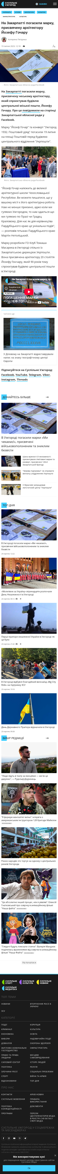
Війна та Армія (38, 1076)
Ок (29, 1168)
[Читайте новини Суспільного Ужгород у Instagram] (9, 1138)
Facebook (7, 375)
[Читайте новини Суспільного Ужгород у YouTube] (14, 1138)
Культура (23, 16)
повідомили (31, 110)
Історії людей (38, 1062)
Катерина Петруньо (17, 39)
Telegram (35, 375)
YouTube (21, 375)
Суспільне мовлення (13, 1099)
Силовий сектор (10, 1062)
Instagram (8, 379)
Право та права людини (9, 1056)
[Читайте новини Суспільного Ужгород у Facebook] (3, 1138)
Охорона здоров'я (40, 1043)
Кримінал (6, 1029)
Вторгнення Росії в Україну (40, 1005)
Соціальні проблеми (41, 1071)
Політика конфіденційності (11, 1107)
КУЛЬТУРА (41, 12)
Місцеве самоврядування (40, 1056)
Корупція (35, 1024)
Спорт (4, 1076)
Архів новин (37, 1094)
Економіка (7, 1034)
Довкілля (6, 1043)
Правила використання (38, 1100)
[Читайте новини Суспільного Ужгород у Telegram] (25, 1138)
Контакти (6, 1094)
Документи (36, 1106)
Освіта (33, 1034)
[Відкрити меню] (55, 3)
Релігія (33, 1067)
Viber (46, 375)
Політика (6, 1067)
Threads (22, 379)
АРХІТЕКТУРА (29, 12)
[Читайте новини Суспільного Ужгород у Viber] (20, 1138)
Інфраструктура (9, 16)
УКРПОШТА (7, 12)
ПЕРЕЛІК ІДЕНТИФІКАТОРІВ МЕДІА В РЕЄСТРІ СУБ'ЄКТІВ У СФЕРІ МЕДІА (42, 1117)
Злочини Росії (9, 1071)
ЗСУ (3, 1011)
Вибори (5, 1038)
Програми (7, 1113)
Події (4, 1024)
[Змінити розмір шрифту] (54, 46)
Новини (5, 1004)
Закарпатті (14, 91)
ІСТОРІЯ (17, 12)
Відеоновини (8, 1081)
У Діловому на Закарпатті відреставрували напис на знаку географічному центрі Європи (28, 357)
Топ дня (34, 1081)
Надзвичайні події (40, 1038)
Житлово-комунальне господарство (14, 1049)
